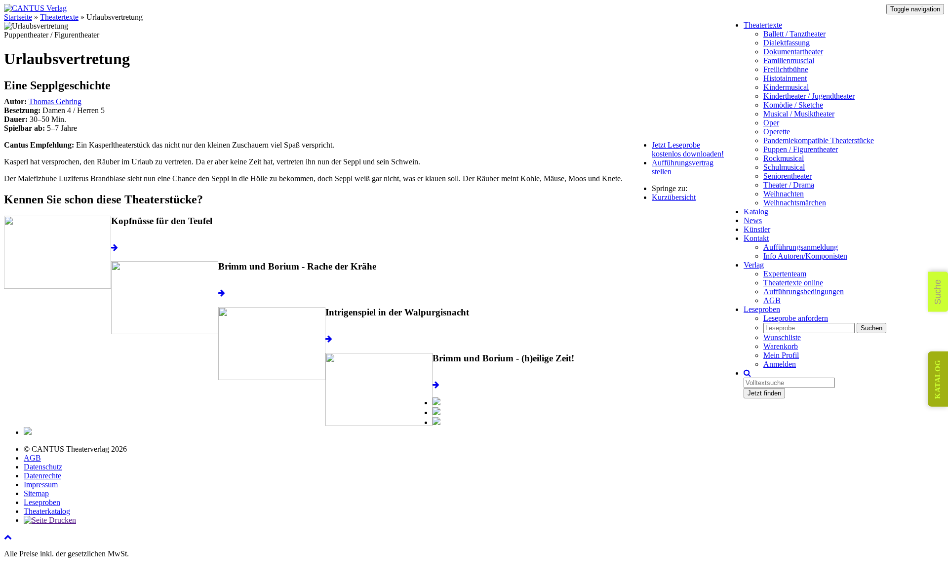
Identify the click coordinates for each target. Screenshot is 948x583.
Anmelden (779, 364)
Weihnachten (783, 194)
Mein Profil (781, 355)
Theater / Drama (788, 185)
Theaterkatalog (47, 511)
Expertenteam (784, 274)
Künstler (757, 229)
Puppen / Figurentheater (800, 149)
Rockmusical (783, 158)
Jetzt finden (764, 393)
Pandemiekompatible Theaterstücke (818, 140)
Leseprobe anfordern (795, 318)
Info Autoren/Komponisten (805, 256)
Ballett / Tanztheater (794, 34)
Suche (938, 291)
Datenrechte (42, 475)
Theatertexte (763, 25)
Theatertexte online (793, 282)
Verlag (754, 265)
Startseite (18, 17)
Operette (776, 131)
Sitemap (36, 493)
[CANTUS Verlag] (35, 8)
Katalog (756, 211)
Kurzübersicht (674, 197)
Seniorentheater (787, 176)
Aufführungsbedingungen (803, 291)
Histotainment (785, 78)
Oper (771, 122)
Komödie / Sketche (793, 105)
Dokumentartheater (793, 51)
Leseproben (762, 309)
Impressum (41, 484)
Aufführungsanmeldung (800, 247)
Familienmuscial (788, 60)
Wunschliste (782, 337)
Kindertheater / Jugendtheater (809, 96)
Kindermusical (786, 87)
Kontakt (756, 238)
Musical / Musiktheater (798, 114)
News (753, 220)
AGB (772, 300)
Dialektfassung (786, 43)
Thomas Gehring (55, 101)
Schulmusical (784, 167)
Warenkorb (780, 346)
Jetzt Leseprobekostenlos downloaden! (688, 149)
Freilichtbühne (785, 69)
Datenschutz (43, 467)
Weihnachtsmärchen (794, 202)
